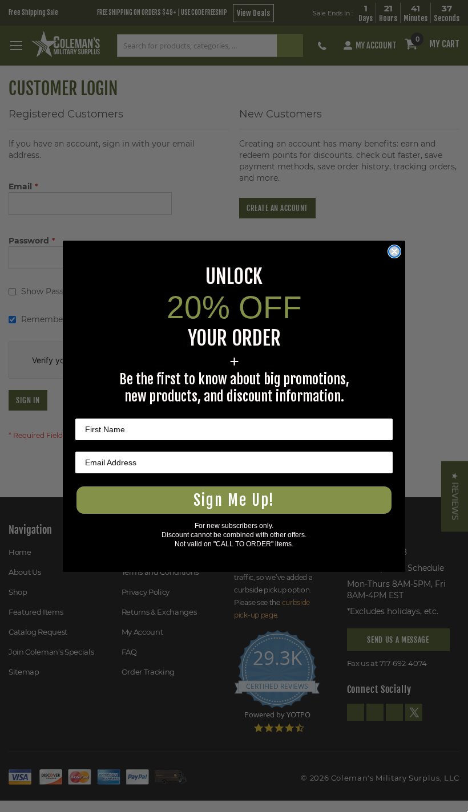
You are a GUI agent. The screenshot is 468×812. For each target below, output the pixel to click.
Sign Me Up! (234, 500)
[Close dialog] (394, 251)
